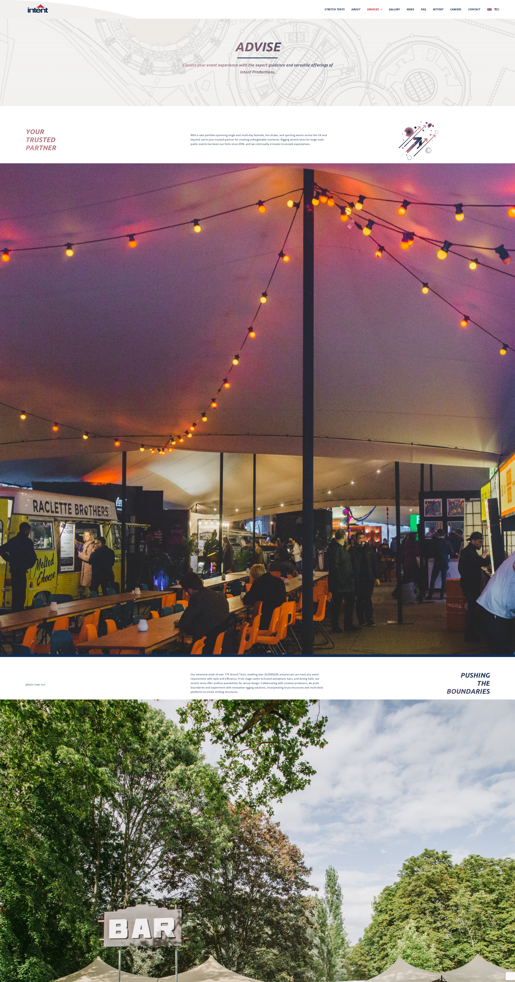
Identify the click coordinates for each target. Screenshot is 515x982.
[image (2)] (496, 9)
